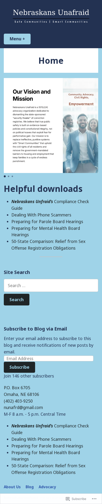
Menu (20, 39)
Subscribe (19, 367)
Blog (30, 486)
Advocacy (47, 486)
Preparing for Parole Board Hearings (47, 221)
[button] (5, 176)
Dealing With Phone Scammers (41, 215)
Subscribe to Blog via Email (35, 329)
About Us (12, 486)
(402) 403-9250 (18, 401)
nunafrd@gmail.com (23, 407)
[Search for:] (51, 285)
